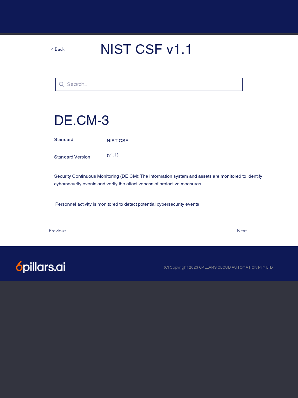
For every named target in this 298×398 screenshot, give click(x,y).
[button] (69, 49)
